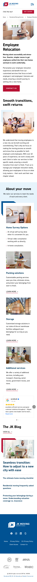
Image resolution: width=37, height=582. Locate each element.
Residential (6, 576)
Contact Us (11, 88)
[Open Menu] (32, 4)
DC (12, 576)
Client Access (13, 544)
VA (14, 576)
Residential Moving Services (17, 17)
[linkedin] (20, 534)
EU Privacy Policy (27, 541)
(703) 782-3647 (8, 12)
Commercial (30, 576)
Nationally (18, 576)
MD (10, 576)
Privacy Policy (14, 541)
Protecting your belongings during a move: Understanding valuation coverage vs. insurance (18, 498)
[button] (3, 406)
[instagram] (16, 534)
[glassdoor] (25, 534)
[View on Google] (7, 400)
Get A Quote (28, 11)
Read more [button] (9, 414)
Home (4, 17)
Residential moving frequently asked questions (18, 486)
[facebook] (11, 534)
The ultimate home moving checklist (18, 478)
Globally (24, 576)
